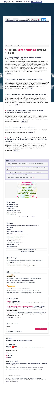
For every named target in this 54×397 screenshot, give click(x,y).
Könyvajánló (11, 344)
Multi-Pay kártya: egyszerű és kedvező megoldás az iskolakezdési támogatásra (25, 172)
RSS (6, 378)
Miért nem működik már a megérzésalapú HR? (18, 174)
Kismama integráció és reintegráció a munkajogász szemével (21, 265)
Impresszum (14, 378)
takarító (9, 229)
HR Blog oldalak (13, 299)
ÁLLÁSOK (33, 20)
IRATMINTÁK (38, 20)
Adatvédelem (38, 378)
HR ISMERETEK (15, 20)
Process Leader (13, 244)
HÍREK (11, 20)
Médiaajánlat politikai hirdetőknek (38, 379)
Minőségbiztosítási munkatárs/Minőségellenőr (18, 235)
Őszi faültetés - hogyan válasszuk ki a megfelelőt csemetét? (20, 280)
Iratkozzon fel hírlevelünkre (12, 381)
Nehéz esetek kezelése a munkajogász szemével (18, 264)
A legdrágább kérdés (16, 301)
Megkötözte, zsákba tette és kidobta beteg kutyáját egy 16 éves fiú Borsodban (24, 292)
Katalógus (27, 1)
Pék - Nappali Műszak (14, 239)
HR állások (12, 202)
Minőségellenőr (13, 240)
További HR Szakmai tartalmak (14, 317)
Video (9, 338)
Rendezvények (13, 258)
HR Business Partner (14, 210)
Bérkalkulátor (19, 1)
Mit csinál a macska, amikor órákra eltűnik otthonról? (19, 288)
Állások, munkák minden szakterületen (27, 249)
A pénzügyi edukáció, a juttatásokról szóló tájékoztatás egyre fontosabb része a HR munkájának (24, 58)
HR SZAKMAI (8, 20)
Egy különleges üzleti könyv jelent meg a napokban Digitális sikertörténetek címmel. (25, 348)
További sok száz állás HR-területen (27, 216)
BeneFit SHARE (44, 20)
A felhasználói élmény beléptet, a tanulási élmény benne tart (32, 312)
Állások (11, 223)
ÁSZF (9, 378)
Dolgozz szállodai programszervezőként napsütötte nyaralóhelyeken (23, 225)
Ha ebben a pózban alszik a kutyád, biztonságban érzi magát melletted (23, 290)
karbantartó (10, 227)
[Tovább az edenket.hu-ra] (27, 275)
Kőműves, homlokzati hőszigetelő (15, 231)
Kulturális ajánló (13, 361)
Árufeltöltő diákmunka (14, 242)
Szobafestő (9, 233)
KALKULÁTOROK (22, 20)
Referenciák (20, 378)
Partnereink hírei (14, 272)
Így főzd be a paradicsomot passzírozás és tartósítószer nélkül (21, 282)
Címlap (7, 45)
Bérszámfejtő (12, 204)
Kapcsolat (32, 378)
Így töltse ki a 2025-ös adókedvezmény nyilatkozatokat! (19, 340)
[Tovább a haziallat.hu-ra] (27, 286)
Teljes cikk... (9, 73)
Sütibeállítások (26, 379)
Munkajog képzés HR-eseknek (14, 262)
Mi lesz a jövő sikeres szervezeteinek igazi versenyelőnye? (20, 177)
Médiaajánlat (19, 379)
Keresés (8, 326)
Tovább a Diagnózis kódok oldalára (14, 331)
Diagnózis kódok (13, 324)
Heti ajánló (11, 161)
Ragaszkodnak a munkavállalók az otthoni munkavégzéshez (24, 79)
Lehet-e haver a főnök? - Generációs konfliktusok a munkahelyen (26, 94)
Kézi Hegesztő (12, 246)
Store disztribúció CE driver (15, 237)
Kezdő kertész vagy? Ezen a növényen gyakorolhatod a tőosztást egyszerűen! (24, 278)
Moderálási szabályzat (10, 379)
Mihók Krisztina (19, 45)
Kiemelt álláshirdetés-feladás (27, 251)
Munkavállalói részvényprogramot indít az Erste (20, 127)
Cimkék (12, 45)
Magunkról (26, 378)
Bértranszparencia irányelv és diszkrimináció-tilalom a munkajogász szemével (25, 260)
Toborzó (11, 208)
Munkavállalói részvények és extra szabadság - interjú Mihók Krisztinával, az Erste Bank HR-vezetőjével (24, 111)
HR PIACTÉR (28, 20)
